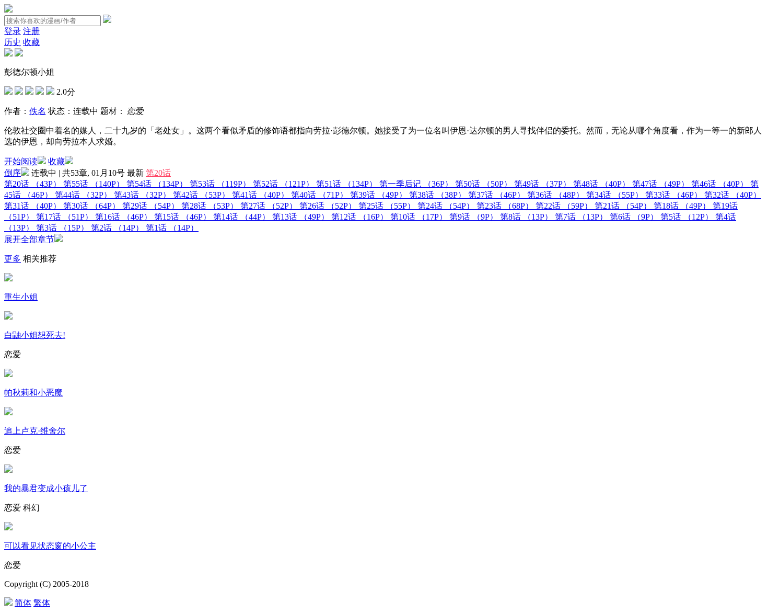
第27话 (268, 205)
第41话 (260, 194)
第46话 (719, 183)
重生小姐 (21, 296)
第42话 (201, 194)
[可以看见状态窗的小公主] (8, 527)
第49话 (542, 183)
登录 (12, 31)
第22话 (564, 205)
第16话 (123, 216)
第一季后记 (416, 183)
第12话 (359, 216)
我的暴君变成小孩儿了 (46, 488)
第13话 (300, 216)
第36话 (555, 194)
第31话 (32, 205)
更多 (12, 258)
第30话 (91, 205)
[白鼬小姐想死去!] (8, 316)
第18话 (682, 205)
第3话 (62, 227)
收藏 (31, 42)
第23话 (504, 205)
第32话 (732, 194)
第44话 (83, 194)
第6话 (634, 216)
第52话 (283, 183)
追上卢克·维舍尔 (34, 430)
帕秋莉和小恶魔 (33, 392)
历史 (12, 42)
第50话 (483, 183)
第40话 (319, 194)
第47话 (660, 183)
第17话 (64, 216)
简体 (23, 602)
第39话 (378, 194)
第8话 (526, 216)
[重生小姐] (8, 278)
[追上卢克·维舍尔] (8, 412)
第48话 (601, 183)
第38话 (437, 194)
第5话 (686, 216)
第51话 (346, 183)
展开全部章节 (29, 239)
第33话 (673, 194)
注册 (31, 31)
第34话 (614, 194)
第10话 (418, 216)
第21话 (623, 205)
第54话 (157, 183)
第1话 (172, 227)
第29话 (150, 205)
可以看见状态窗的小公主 (50, 545)
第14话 (241, 216)
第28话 (209, 205)
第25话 (386, 205)
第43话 (142, 194)
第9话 (473, 216)
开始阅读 (21, 161)
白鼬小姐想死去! (34, 335)
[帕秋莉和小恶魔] (8, 374)
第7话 (581, 216)
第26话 (327, 205)
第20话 (158, 172)
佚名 (37, 111)
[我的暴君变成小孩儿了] (8, 470)
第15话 (182, 216)
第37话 (496, 194)
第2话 (117, 227)
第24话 (445, 205)
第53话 (220, 183)
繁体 (41, 602)
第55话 (93, 183)
